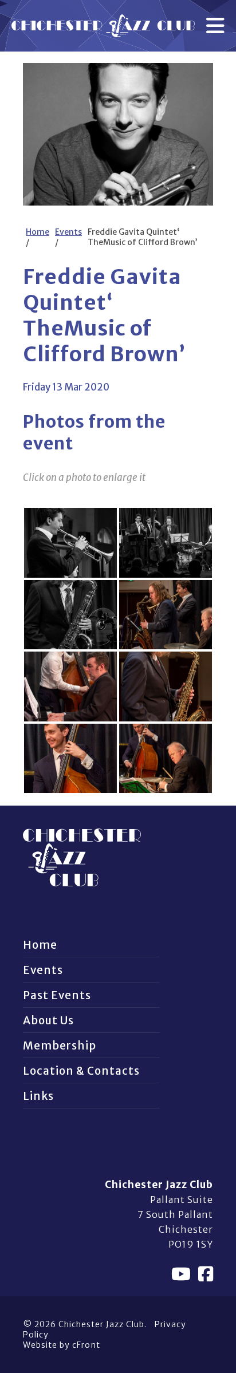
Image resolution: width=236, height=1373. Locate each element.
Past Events (57, 995)
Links (38, 1096)
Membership (59, 1045)
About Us (48, 1020)
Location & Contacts (81, 1071)
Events (68, 232)
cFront (86, 1345)
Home (37, 232)
